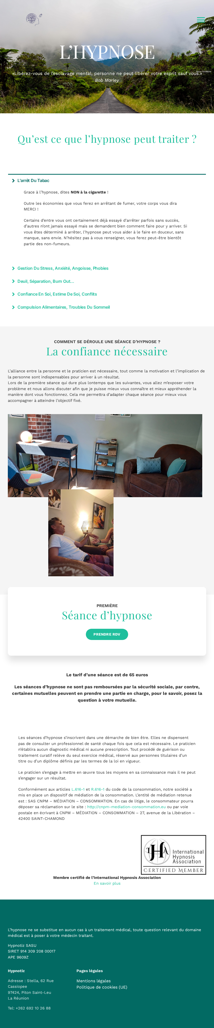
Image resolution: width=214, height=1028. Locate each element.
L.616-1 (78, 789)
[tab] (107, 180)
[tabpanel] (107, 224)
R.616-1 (97, 789)
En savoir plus (107, 883)
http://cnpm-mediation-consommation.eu (126, 806)
